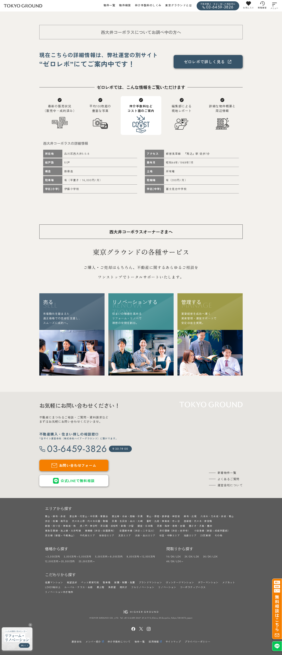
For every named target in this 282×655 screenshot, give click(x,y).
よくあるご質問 (229, 479)
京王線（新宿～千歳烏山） (60, 535)
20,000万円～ (87, 561)
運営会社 (77, 641)
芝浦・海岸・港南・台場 (171, 525)
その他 (218, 535)
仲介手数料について (119, 641)
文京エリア (124, 535)
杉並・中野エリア (169, 535)
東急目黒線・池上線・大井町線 (63, 530)
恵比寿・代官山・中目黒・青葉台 (88, 516)
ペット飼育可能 (90, 582)
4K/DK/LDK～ (175, 561)
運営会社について (230, 485)
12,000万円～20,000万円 (60, 561)
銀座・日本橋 (145, 525)
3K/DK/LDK (210, 556)
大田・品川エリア (145, 535)
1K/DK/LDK (173, 556)
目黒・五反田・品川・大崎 (127, 521)
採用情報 (154, 641)
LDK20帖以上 (53, 587)
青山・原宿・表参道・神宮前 (163, 516)
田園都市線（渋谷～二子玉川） (138, 530)
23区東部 (205, 535)
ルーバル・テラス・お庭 (78, 587)
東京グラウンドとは (178, 5)
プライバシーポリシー (197, 641)
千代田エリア (87, 535)
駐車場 (106, 582)
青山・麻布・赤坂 (55, 516)
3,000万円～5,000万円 (77, 556)
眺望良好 (72, 582)
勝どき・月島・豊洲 (200, 525)
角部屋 (112, 587)
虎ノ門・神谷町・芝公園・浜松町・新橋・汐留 (107, 525)
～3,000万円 (52, 556)
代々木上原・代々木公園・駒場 (90, 521)
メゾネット (228, 582)
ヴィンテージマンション (180, 582)
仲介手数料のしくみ (148, 5)
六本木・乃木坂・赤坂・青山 (217, 516)
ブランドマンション (150, 582)
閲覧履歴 (262, 7)
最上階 (100, 587)
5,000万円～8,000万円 (109, 556)
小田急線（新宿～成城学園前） (212, 530)
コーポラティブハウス (193, 587)
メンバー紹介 (93, 641)
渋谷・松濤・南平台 (56, 521)
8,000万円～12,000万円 (141, 556)
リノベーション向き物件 (59, 591)
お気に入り (248, 7)
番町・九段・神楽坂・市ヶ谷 (163, 521)
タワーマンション (208, 582)
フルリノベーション (142, 587)
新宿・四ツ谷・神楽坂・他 (60, 525)
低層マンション (54, 582)
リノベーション (167, 587)
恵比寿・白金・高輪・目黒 (127, 516)
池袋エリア (190, 535)
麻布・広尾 (190, 516)
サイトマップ (173, 641)
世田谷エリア (106, 535)
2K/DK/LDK (192, 556)
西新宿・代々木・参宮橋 (198, 521)
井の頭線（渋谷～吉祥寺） (174, 530)
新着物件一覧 (227, 473)
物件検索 (125, 5)
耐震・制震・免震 (124, 582)
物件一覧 (109, 5)
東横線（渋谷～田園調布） (100, 530)
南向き (123, 587)
